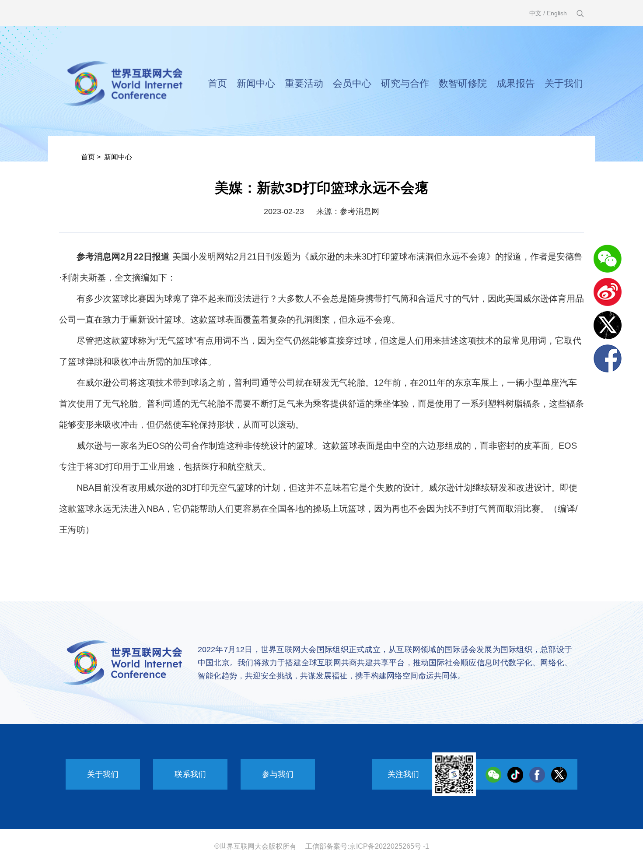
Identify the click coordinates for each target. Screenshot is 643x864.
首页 (217, 83)
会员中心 (352, 83)
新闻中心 (256, 83)
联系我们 (190, 774)
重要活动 (304, 83)
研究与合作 (405, 83)
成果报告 (515, 83)
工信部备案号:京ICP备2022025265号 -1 (367, 846)
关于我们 (564, 83)
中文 (535, 13)
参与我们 (278, 774)
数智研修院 (463, 83)
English (557, 13)
